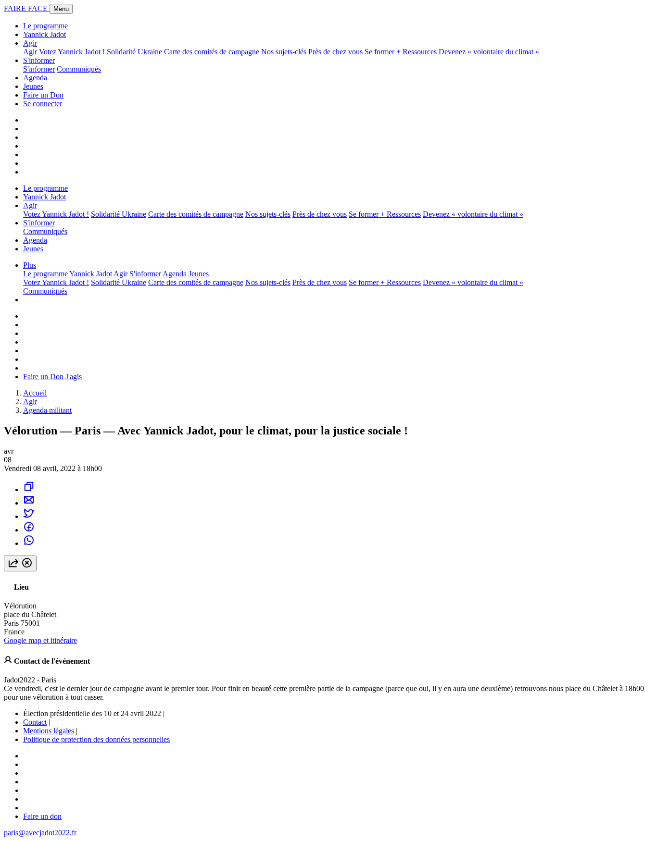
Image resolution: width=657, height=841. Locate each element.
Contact (35, 722)
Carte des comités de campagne (211, 52)
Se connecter (42, 103)
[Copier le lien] (29, 489)
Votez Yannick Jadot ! (72, 52)
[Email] (29, 503)
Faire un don (42, 816)
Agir (30, 43)
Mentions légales (48, 731)
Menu (61, 8)
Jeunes (33, 86)
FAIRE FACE (27, 8)
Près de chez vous (335, 52)
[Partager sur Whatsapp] (29, 543)
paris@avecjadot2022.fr (40, 833)
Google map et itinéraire (40, 640)
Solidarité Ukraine (134, 52)
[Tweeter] (29, 516)
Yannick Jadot (44, 34)
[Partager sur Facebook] (29, 530)
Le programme (45, 26)
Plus (29, 265)
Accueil (35, 393)
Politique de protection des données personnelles (96, 739)
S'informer (39, 60)
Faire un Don (43, 95)
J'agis (73, 376)
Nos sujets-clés (283, 52)
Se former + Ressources (401, 52)
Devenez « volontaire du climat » (489, 52)
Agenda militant (47, 410)
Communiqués (79, 69)
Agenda (35, 78)
